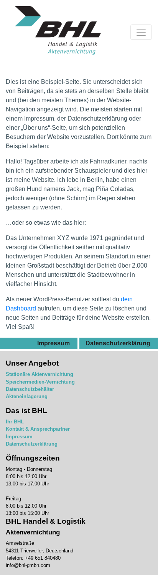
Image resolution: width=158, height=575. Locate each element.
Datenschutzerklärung (118, 343)
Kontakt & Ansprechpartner (38, 429)
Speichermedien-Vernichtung (40, 382)
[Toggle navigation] (141, 32)
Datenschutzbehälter (30, 389)
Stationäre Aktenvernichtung (39, 374)
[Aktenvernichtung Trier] (58, 32)
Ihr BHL (15, 422)
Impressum (53, 343)
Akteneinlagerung (27, 396)
